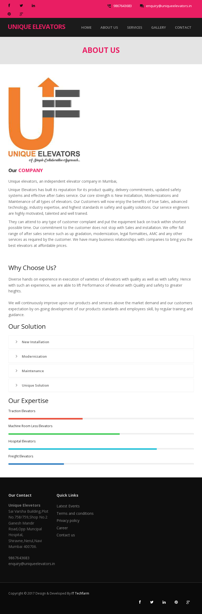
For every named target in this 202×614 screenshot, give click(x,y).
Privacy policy (68, 520)
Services (134, 27)
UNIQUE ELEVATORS (36, 26)
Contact (183, 27)
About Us (109, 27)
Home (86, 27)
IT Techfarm (80, 593)
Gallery (158, 27)
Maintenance (32, 370)
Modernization (34, 356)
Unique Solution (35, 385)
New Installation (35, 342)
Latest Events (68, 505)
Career (62, 527)
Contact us (66, 534)
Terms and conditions (75, 513)
